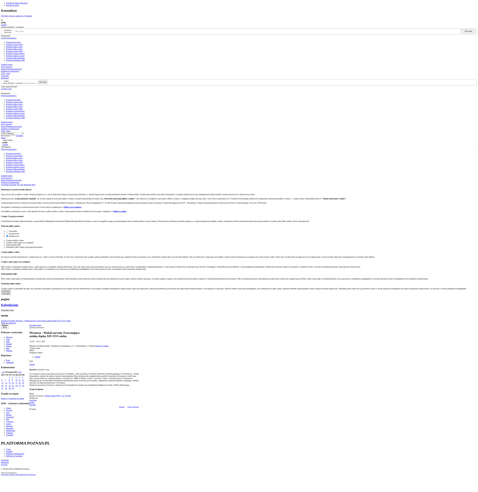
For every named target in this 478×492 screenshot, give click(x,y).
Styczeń (9, 410)
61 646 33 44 (6, 89)
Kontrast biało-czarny (14, 47)
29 (10, 388)
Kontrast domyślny (13, 42)
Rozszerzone (14, 234)
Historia (9, 351)
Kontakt (9, 451)
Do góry (32, 409)
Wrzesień (9, 428)
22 (10, 386)
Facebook (5, 76)
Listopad (9, 433)
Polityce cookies (119, 211)
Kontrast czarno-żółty (14, 51)
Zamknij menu (6, 64)
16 (13, 383)
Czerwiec (9, 421)
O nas (8, 449)
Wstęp (8, 408)
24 (17, 386)
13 (2, 383)
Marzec (9, 415)
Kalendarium (9, 304)
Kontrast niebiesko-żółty (15, 60)
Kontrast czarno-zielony (15, 53)
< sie (3, 372)
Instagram (5, 78)
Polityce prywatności (72, 207)
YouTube (12, 185)
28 (6, 388)
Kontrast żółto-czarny (14, 49)
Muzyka (9, 337)
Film (8, 342)
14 (6, 383)
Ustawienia (6, 291)
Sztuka (8, 346)
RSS (33, 185)
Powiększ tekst (35, 325)
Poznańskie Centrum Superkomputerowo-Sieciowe (18, 475)
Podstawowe (14, 236)
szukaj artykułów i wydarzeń (13, 83)
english (4, 25)
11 (20, 380)
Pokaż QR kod (133, 407)
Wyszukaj (468, 31)
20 (2, 386)
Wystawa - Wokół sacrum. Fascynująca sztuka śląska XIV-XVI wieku (43, 321)
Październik (10, 430)
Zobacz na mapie (102, 346)
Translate (19, 136)
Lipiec (8, 424)
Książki (9, 344)
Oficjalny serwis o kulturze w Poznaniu (16, 16)
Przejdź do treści (12, 5)
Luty (8, 413)
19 (23, 383)
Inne (7, 348)
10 (17, 380)
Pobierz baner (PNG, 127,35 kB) (58, 396)
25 (20, 386)
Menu (3, 138)
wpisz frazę (10, 31)
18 (20, 383)
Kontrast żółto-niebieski (15, 58)
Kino (8, 360)
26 (23, 386)
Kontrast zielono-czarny (15, 56)
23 (13, 386)
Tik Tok (20, 185)
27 (2, 388)
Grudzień (9, 435)
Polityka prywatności (14, 456)
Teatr (8, 339)
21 (6, 386)
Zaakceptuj (6, 294)
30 (13, 388)
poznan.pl (5, 321)
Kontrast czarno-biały (14, 44)
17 (17, 383)
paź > (20, 372)
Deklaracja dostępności (15, 454)
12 (23, 380)
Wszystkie (13, 231)
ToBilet (37, 357)
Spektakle (10, 362)
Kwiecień (10, 417)
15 (10, 383)
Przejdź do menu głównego (17, 3)
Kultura (12, 321)
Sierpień (9, 426)
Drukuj (122, 407)
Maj (7, 419)
